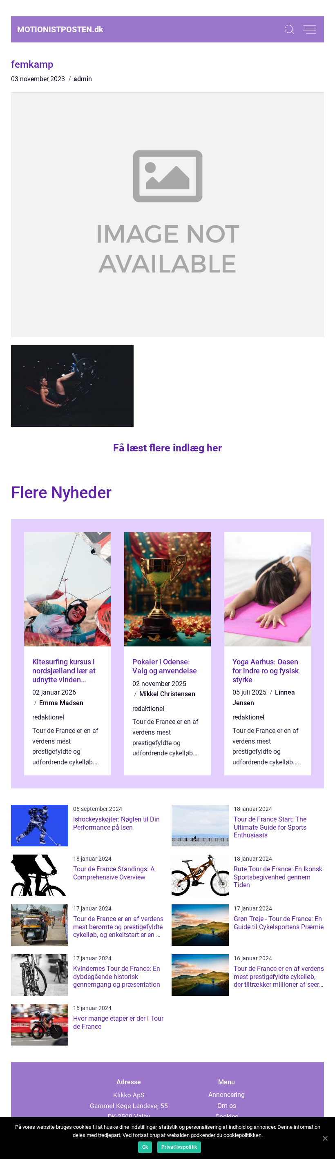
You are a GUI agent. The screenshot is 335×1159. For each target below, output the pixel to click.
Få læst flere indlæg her (167, 448)
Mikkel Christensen (167, 694)
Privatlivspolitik (179, 1147)
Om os (226, 1106)
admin (83, 79)
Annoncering (226, 1095)
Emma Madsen (61, 703)
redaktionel (48, 717)
